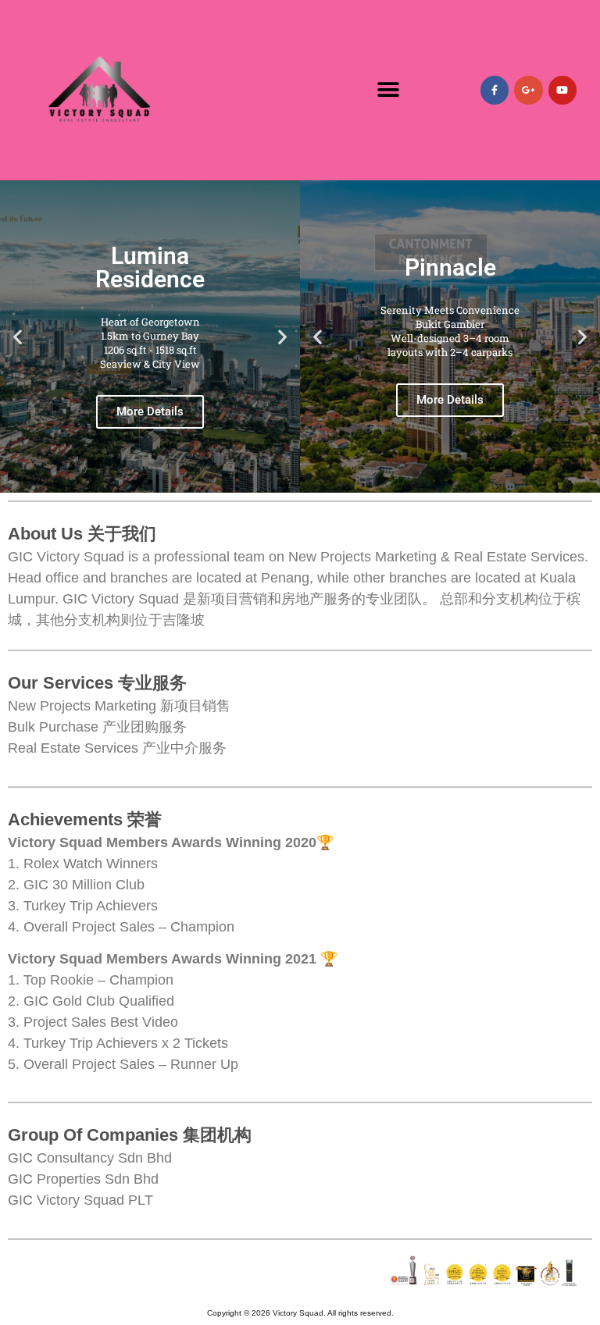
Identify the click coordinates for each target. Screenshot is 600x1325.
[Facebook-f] (494, 90)
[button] (388, 90)
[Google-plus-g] (528, 90)
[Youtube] (562, 90)
